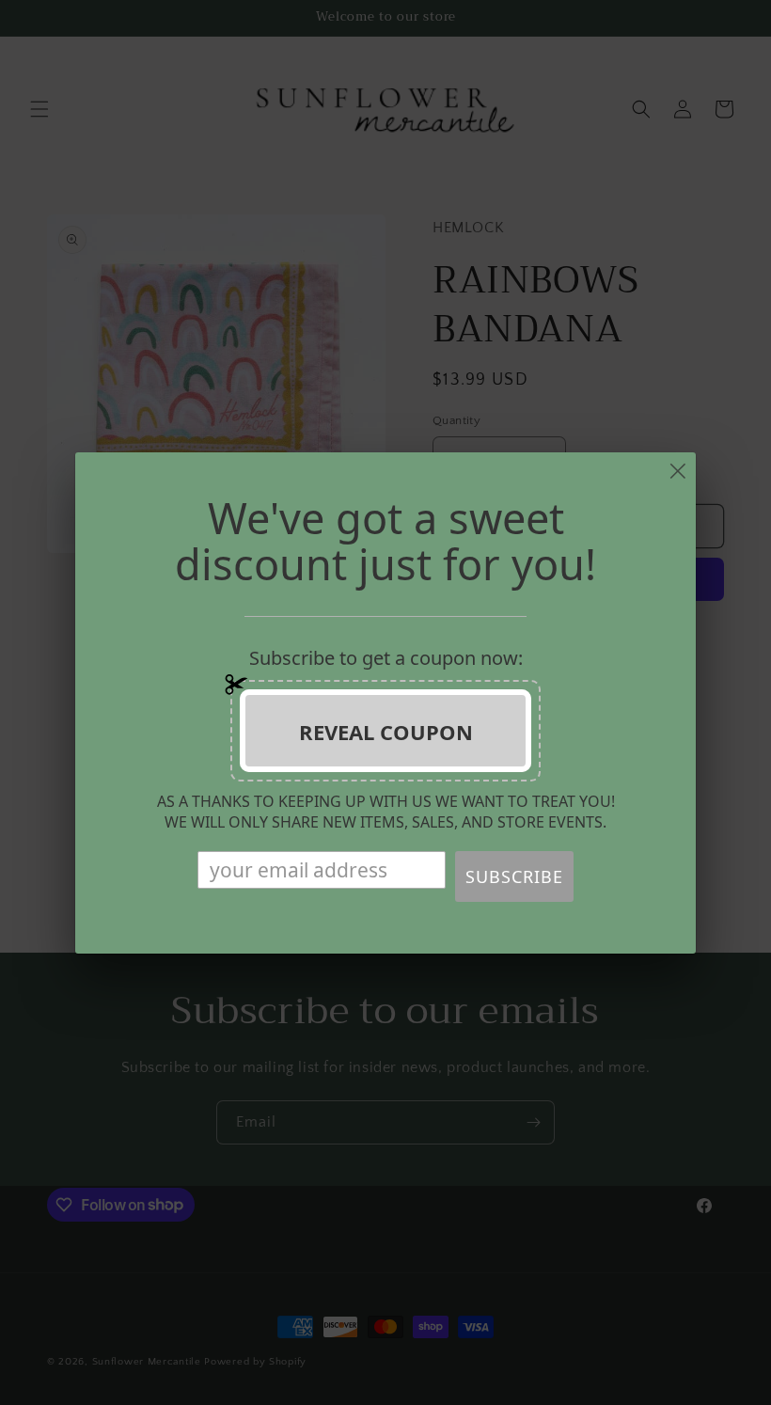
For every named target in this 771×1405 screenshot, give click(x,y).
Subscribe (514, 876)
